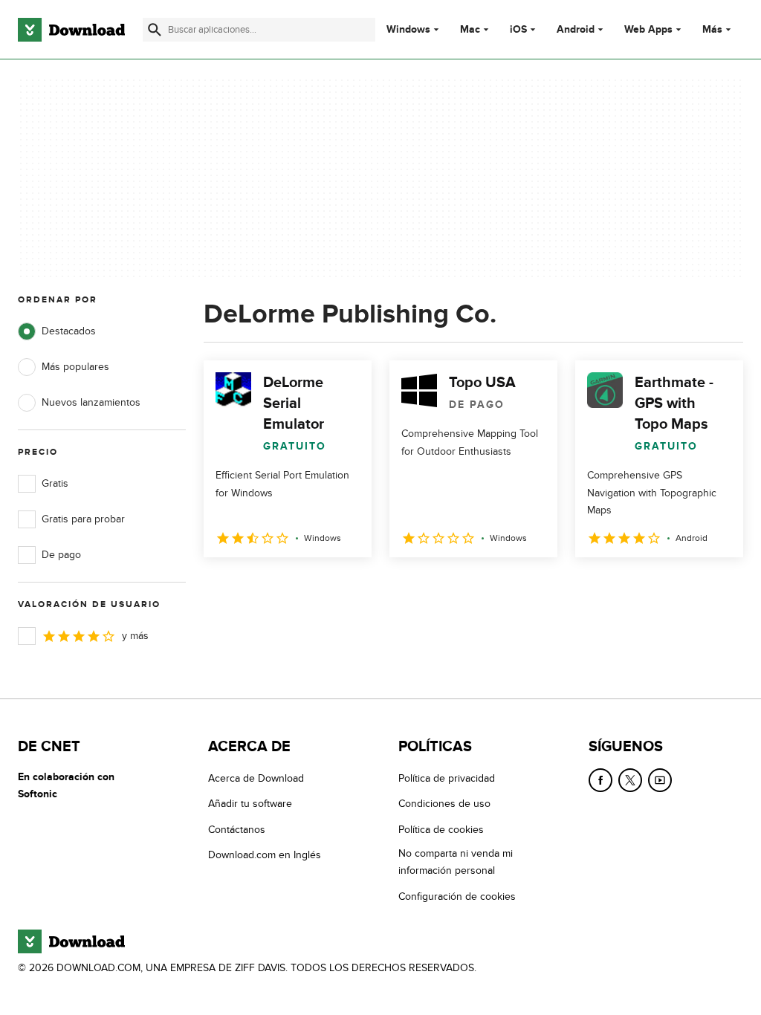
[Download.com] (71, 30)
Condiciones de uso (444, 803)
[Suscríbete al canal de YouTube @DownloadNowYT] (660, 780)
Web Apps (648, 30)
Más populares (75, 366)
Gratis (55, 483)
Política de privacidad (446, 778)
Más (712, 29)
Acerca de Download (256, 778)
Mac (470, 30)
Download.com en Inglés (264, 855)
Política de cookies (441, 829)
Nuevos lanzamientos (91, 402)
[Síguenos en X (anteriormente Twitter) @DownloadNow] (630, 780)
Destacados (69, 331)
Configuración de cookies (457, 896)
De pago (61, 554)
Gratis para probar (83, 519)
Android (576, 30)
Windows (408, 30)
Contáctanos (236, 829)
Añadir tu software (250, 803)
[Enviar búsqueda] (154, 30)
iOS (518, 30)
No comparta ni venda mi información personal (455, 862)
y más (135, 635)
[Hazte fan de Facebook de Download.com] (600, 780)
